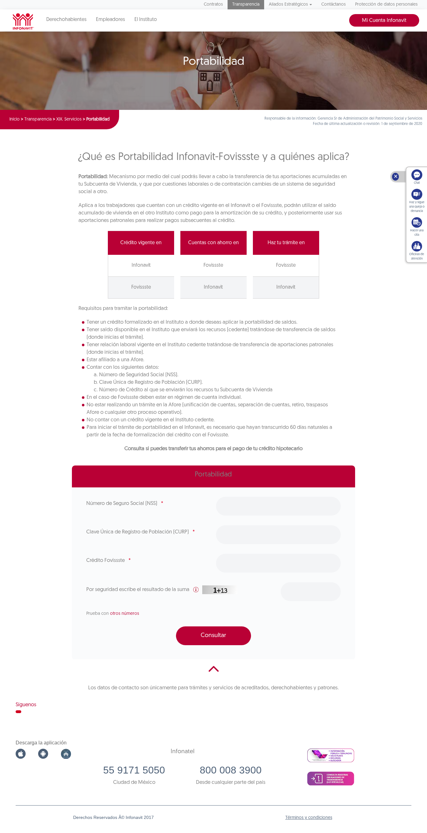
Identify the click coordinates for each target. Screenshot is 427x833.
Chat (417, 183)
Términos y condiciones (308, 817)
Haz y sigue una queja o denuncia (416, 207)
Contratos (213, 4)
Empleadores (110, 19)
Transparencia (245, 4)
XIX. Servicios (69, 119)
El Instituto (145, 19)
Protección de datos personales (386, 4)
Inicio (14, 119)
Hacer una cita (417, 232)
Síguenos (26, 704)
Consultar (213, 635)
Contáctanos (333, 4)
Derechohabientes (66, 19)
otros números (124, 613)
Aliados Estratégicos (288, 4)
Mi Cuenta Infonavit (384, 20)
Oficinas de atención (416, 256)
